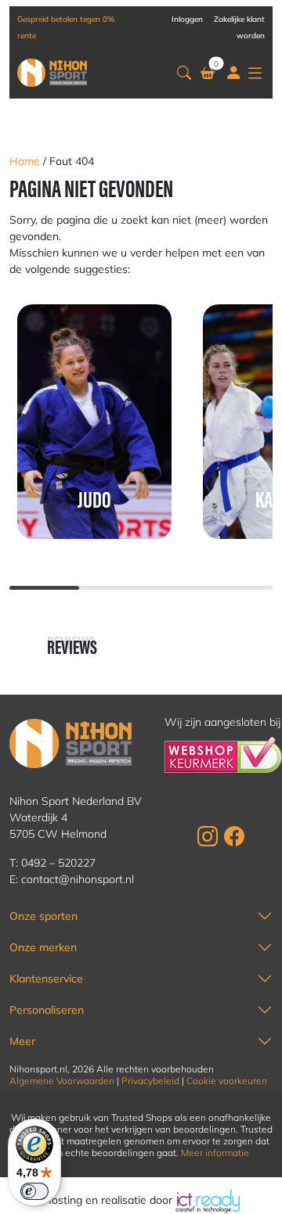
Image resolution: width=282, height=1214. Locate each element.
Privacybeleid (150, 1080)
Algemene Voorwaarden (61, 1080)
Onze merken (43, 947)
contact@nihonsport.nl (77, 879)
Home (24, 161)
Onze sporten (43, 916)
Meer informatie (215, 1152)
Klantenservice (46, 979)
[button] (184, 72)
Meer (22, 1041)
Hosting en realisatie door (109, 1200)
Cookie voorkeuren (226, 1080)
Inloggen (187, 19)
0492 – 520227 (58, 863)
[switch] (34, 1191)
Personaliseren (46, 1010)
